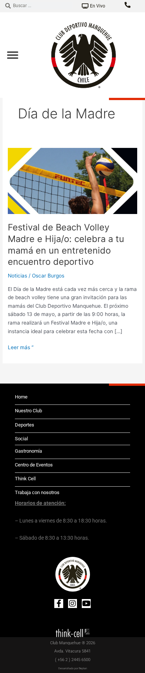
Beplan (83, 668)
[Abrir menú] (12, 54)
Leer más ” (20, 346)
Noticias (17, 276)
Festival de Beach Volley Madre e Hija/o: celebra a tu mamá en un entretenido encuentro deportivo (66, 244)
